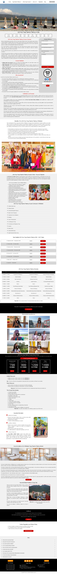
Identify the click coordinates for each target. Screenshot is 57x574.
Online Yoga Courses (26, 1)
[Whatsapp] (32, 561)
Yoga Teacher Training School (14, 95)
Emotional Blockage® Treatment (13, 210)
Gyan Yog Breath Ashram (6, 464)
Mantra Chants (10, 228)
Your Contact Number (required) (46, 47)
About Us (34, 1)
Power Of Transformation (12, 219)
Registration (41, 1)
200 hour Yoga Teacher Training (7, 77)
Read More (34, 516)
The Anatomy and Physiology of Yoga (14, 223)
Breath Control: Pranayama (12, 212)
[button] (28, 206)
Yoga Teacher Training (16, 1)
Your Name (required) (44, 40)
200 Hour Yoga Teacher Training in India (17, 484)
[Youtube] (27, 561)
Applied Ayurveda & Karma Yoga (13, 232)
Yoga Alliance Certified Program (13, 433)
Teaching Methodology (11, 230)
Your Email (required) (44, 44)
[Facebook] (25, 561)
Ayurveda (19, 85)
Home (10, 1)
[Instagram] (30, 561)
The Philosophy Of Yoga (12, 221)
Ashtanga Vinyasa (11, 208)
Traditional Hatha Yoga (11, 206)
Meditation (10, 217)
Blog (45, 1)
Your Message (43, 54)
